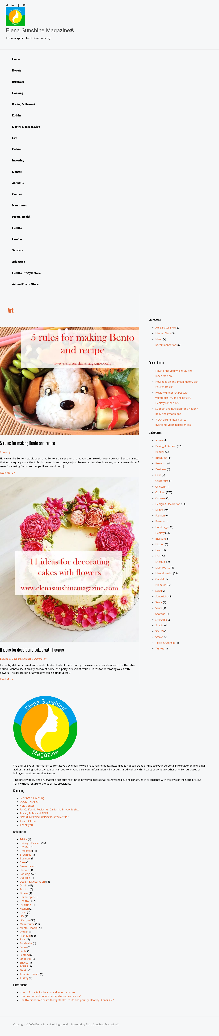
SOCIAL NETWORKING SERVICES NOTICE (44, 817)
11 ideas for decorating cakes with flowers (32, 650)
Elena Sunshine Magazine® (40, 30)
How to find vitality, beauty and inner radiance (47, 992)
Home (16, 59)
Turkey (159, 648)
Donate (17, 171)
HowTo (17, 239)
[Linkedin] (12, 5)
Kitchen (159, 544)
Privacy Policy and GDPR (34, 813)
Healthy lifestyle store (26, 273)
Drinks (16, 115)
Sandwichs (161, 596)
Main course (162, 567)
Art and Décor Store (25, 284)
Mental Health (21, 216)
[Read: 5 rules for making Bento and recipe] (82, 434)
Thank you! (26, 825)
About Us (18, 183)
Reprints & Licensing (32, 798)
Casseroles (161, 481)
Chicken (160, 486)
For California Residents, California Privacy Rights (49, 809)
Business (18, 81)
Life (14, 138)
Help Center (27, 805)
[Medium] (24, 5)
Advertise (18, 261)
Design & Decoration (26, 126)
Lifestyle (160, 562)
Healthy (17, 228)
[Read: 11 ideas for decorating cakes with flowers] (82, 640)
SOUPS (159, 631)
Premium (160, 585)
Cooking (17, 93)
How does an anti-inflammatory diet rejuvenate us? (50, 996)
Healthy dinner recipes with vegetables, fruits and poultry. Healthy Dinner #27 (173, 398)
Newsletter (19, 205)
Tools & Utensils (165, 643)
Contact (17, 194)
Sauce (158, 602)
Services (18, 250)
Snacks (159, 625)
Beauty (16, 70)
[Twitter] (7, 5)
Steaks (159, 637)
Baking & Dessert (23, 104)
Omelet (159, 579)
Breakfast (161, 457)
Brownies (161, 463)
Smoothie (161, 619)
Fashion (17, 149)
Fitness (159, 521)
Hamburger (162, 527)
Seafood (160, 614)
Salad (158, 590)
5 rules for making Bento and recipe (27, 443)
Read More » (7, 472)
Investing (18, 160)
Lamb (158, 550)
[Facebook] (18, 5)
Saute (158, 608)
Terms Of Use (28, 821)
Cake (158, 475)
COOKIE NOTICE (29, 802)
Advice (159, 440)
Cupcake (160, 498)
